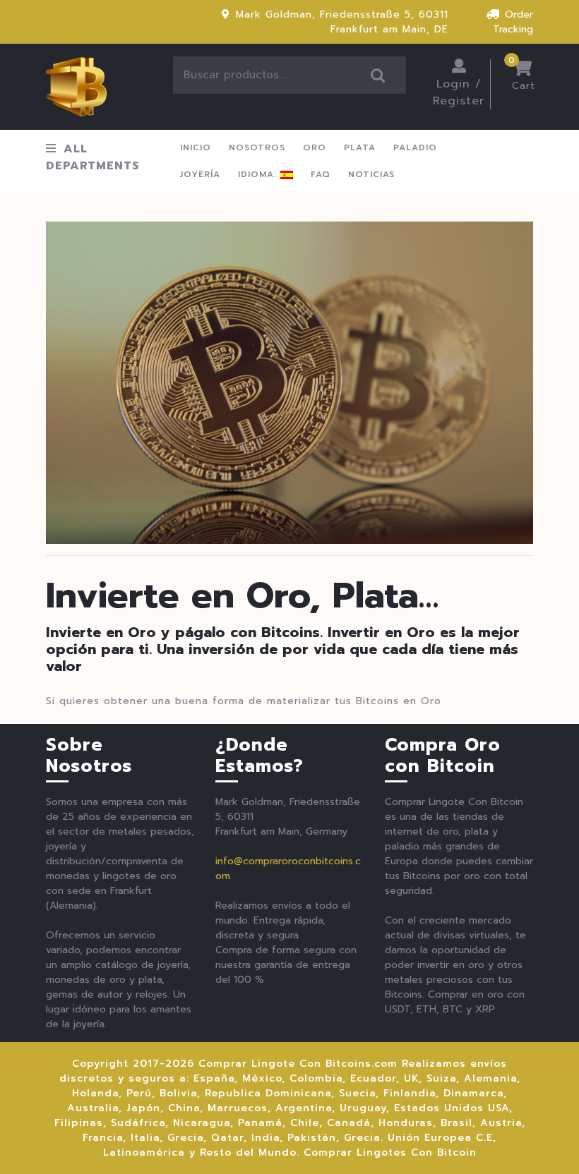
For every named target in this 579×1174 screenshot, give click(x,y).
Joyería (200, 174)
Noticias (371, 174)
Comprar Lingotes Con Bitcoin (390, 1152)
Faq (320, 174)
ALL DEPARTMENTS (93, 157)
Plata (360, 147)
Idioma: (259, 174)
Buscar (378, 75)
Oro (314, 147)
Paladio (415, 147)
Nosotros (257, 147)
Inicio (195, 147)
